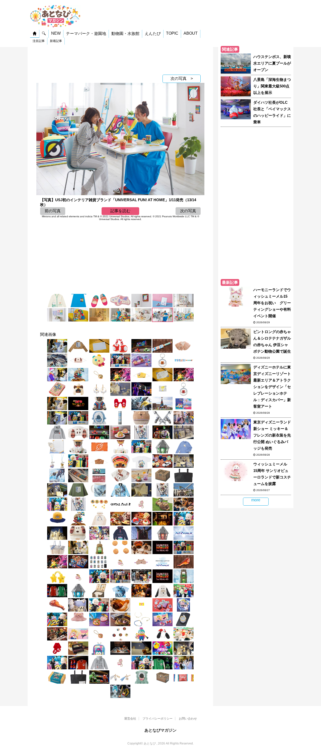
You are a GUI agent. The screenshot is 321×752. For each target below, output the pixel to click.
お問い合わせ (188, 718)
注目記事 (39, 41)
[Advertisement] (120, 59)
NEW (56, 33)
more (255, 500)
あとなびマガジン (160, 730)
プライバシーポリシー (157, 718)
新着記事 (56, 41)
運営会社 (130, 718)
